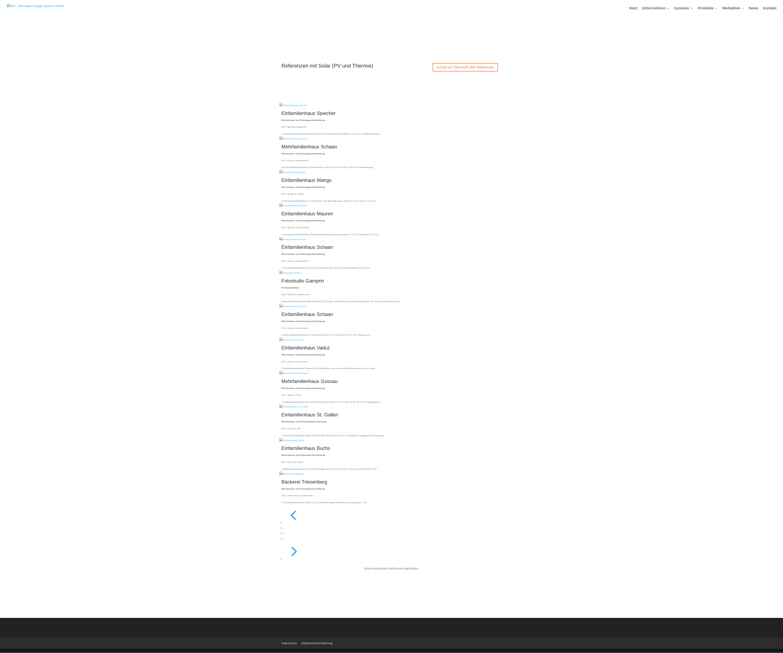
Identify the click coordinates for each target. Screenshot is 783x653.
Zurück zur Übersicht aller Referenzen (465, 67)
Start (633, 8)
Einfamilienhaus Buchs (305, 448)
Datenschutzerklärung (316, 643)
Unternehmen (654, 8)
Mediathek (731, 8)
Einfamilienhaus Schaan (307, 247)
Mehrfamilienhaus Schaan (309, 146)
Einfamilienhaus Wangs (306, 180)
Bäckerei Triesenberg (304, 482)
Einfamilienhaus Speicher (308, 113)
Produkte (706, 8)
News (753, 8)
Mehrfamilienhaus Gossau (309, 381)
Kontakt (769, 8)
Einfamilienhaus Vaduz (305, 347)
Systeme (681, 8)
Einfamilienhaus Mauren (307, 213)
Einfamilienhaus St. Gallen (309, 414)
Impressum (289, 643)
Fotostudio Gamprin (302, 281)
